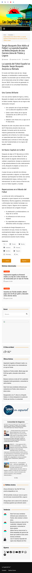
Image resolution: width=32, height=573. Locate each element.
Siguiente (24, 260)
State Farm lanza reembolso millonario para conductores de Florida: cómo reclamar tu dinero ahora (15, 389)
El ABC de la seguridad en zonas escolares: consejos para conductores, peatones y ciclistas (15, 458)
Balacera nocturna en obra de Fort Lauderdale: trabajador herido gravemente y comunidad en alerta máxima (16, 381)
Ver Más (16, 477)
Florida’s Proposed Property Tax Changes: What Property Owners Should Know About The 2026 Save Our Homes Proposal (15, 426)
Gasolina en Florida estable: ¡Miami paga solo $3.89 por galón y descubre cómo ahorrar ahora (16, 294)
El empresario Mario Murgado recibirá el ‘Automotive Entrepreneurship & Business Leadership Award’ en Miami (14, 440)
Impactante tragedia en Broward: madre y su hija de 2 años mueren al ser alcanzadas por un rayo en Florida (16, 277)
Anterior (7, 260)
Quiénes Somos (12, 570)
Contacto (4, 570)
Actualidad (26, 59)
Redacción (5, 59)
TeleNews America (10, 485)
